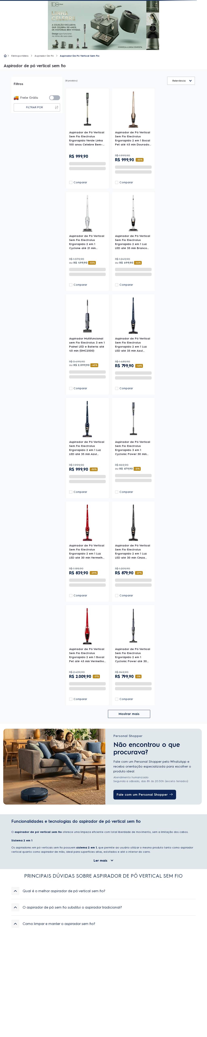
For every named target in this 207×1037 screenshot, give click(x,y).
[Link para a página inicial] (5, 56)
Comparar (80, 182)
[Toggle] (54, 97)
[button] (103, 891)
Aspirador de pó (44, 55)
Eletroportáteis (20, 55)
